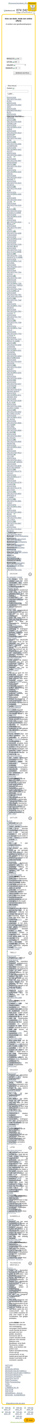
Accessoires (11, 558)
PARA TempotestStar (12, 1382)
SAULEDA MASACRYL (14, 1375)
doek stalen (20, 563)
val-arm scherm (20, 539)
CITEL (7, 1384)
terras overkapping (21, 536)
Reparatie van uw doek (15, 566)
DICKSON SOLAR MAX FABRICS (17, 1373)
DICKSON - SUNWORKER (15, 1395)
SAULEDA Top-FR (12, 1378)
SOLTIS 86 (9, 1389)
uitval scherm (19, 545)
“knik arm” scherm (21, 552)
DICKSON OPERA (12, 1369)
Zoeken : (11, 88)
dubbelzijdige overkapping (16, 548)
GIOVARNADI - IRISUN (13, 1393)
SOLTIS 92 (9, 1391)
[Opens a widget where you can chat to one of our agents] (29, 1420)
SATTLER (9, 1365)
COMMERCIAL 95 (11, 1388)
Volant (9, 555)
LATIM (7, 1367)
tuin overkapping (21, 542)
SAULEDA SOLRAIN (13, 1376)
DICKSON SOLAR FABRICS (15, 1371)
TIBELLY (8, 1386)
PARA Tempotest (11, 1380)
